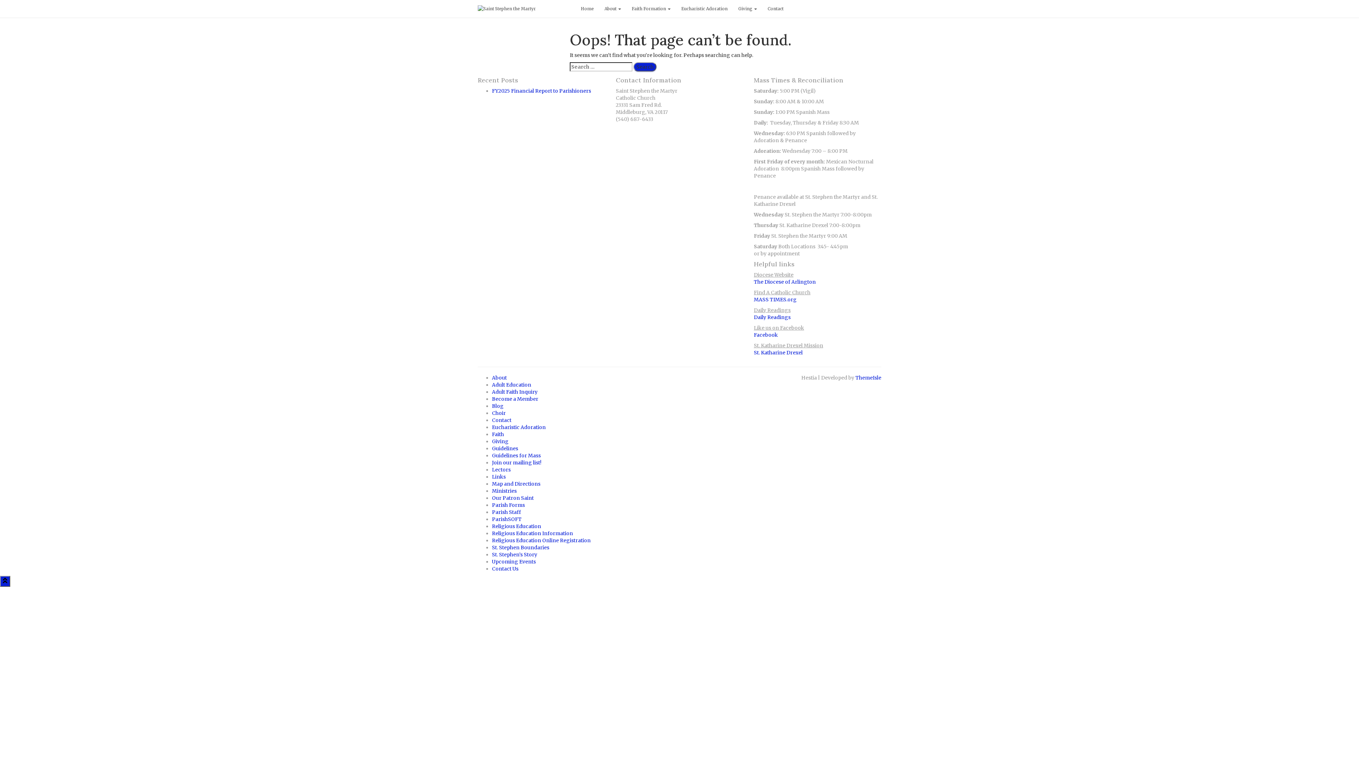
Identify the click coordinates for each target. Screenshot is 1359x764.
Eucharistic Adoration (704, 8)
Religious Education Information (532, 533)
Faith (498, 434)
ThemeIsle (868, 378)
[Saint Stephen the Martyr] (523, 9)
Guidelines (505, 448)
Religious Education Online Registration (541, 540)
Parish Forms (508, 505)
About (611, 8)
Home (587, 8)
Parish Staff (506, 512)
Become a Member (515, 399)
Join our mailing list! (516, 462)
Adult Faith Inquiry (515, 392)
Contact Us (505, 569)
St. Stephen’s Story (514, 554)
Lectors (501, 470)
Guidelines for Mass (516, 455)
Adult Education (511, 385)
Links (499, 477)
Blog (498, 406)
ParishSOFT (507, 519)
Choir (499, 413)
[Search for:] (601, 66)
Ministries (504, 491)
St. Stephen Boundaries (520, 547)
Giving (745, 8)
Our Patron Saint (513, 498)
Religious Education (516, 526)
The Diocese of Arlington (785, 282)
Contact (776, 8)
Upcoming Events (514, 561)
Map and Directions (516, 484)
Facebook (766, 335)
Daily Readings (772, 317)
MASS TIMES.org (775, 299)
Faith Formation (649, 8)
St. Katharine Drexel (778, 352)
